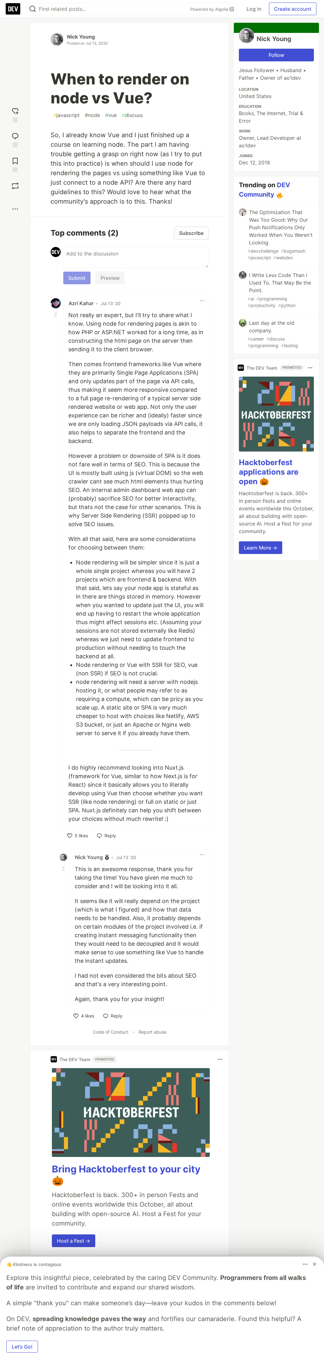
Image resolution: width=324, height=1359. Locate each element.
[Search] (32, 9)
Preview (110, 278)
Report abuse (152, 1032)
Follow (276, 55)
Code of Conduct (110, 1032)
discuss (132, 115)
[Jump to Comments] (15, 139)
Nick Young (81, 37)
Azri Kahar (81, 303)
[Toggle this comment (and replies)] (56, 315)
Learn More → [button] (260, 547)
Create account (292, 9)
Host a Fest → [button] (73, 1241)
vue (111, 115)
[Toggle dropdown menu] (202, 301)
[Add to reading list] (15, 164)
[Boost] (15, 186)
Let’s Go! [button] (22, 1347)
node (92, 115)
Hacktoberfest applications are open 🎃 (268, 472)
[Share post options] (15, 209)
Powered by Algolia (209, 9)
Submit (76, 278)
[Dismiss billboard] (314, 1264)
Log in (253, 9)
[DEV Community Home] (13, 9)
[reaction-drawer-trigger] (15, 114)
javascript (66, 115)
